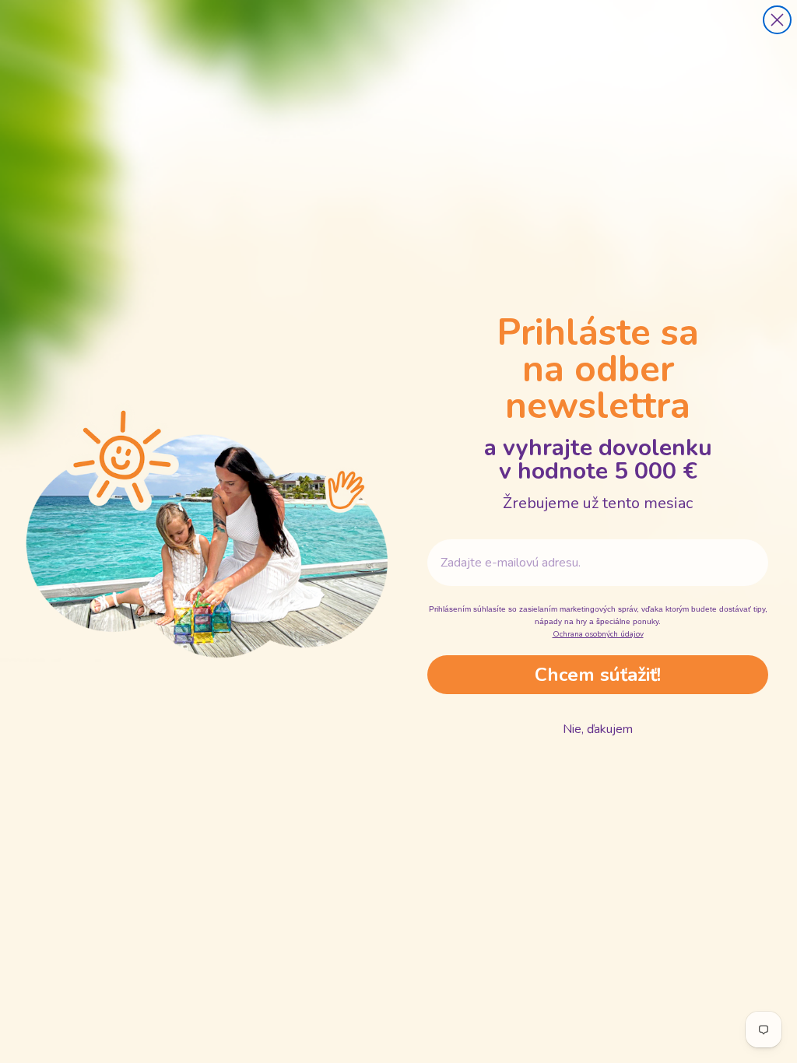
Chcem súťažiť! (598, 674)
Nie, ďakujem (598, 729)
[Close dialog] (777, 19)
